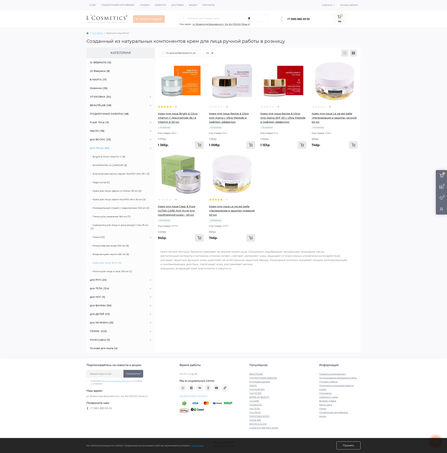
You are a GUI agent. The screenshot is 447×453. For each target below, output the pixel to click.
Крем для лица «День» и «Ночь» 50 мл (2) (117, 190)
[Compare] (201, 77)
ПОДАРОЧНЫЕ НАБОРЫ (263, 378)
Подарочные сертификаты (333, 412)
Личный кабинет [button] (349, 5)
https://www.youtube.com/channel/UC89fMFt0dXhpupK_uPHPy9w (216, 387)
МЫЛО (253, 385)
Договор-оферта (328, 381)
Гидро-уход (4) (101, 182)
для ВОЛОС (255, 404)
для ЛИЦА (97, 33)
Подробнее (196, 445)
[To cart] (199, 145)
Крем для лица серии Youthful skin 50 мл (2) (119, 199)
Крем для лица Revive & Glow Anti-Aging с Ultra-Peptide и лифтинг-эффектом (229, 118)
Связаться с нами (328, 397)
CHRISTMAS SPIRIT (259, 416)
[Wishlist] (201, 70)
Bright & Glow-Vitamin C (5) (109, 156)
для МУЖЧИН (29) (102, 322)
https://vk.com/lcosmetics (199, 387)
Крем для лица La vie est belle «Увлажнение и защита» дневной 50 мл (232, 210)
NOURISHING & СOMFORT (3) (110, 165)
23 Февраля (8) (100, 71)
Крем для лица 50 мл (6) (107, 262)
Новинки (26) (99, 88)
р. (327, 5)
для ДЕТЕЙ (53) (100, 314)
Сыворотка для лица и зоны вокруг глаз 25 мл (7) (119, 227)
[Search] (183, 18)
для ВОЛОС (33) (100, 139)
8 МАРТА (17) (98, 79)
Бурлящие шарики (259, 381)
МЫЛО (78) (97, 130)
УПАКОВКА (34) (100, 96)
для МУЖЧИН (257, 389)
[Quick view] (201, 64)
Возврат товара (327, 401)
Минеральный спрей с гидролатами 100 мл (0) (121, 208)
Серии (322, 408)
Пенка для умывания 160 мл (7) (111, 216)
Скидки (144, 5)
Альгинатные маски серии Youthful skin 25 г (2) (121, 173)
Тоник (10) (99, 237)
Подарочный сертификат (118, 5)
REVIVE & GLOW (257, 424)
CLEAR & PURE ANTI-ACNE (263, 427)
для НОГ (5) (97, 297)
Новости (160, 5)
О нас (92, 5)
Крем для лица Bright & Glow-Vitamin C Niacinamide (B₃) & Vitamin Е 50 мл (178, 118)
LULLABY (254, 401)
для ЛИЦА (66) (100, 148)
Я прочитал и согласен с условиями (116, 382)
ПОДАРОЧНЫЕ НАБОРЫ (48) (109, 113)
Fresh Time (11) (99, 122)
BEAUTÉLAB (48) (100, 105)
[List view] (344, 53)
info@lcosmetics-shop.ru (193, 396)
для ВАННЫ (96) (101, 305)
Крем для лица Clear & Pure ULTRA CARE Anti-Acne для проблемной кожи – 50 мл (176, 210)
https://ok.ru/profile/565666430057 (208, 387)
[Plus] (299, 156)
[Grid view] (353, 53)
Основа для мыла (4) (104, 348)
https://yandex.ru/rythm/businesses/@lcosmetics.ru (224, 387)
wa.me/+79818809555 (182, 387)
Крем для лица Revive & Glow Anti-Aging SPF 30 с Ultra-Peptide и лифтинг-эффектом (282, 118)
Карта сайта (325, 404)
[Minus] (268, 156)
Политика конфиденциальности (117, 381)
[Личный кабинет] (441, 209)
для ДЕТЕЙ (255, 393)
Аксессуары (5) (100, 339)
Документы (325, 393)
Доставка (177, 5)
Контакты (208, 5)
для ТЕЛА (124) (99, 288)
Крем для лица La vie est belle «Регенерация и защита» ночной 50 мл (334, 118)
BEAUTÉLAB (256, 374)
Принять (348, 445)
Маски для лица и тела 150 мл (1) (112, 271)
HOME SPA (255, 420)
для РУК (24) (98, 279)
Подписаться (133, 373)
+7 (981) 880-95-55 (298, 19)
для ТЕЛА (254, 408)
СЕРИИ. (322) (98, 331)
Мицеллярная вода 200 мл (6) (111, 245)
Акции (193, 5)
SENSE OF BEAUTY (259, 397)
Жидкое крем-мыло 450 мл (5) (111, 254)
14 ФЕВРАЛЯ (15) (100, 62)
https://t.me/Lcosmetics (191, 387)
